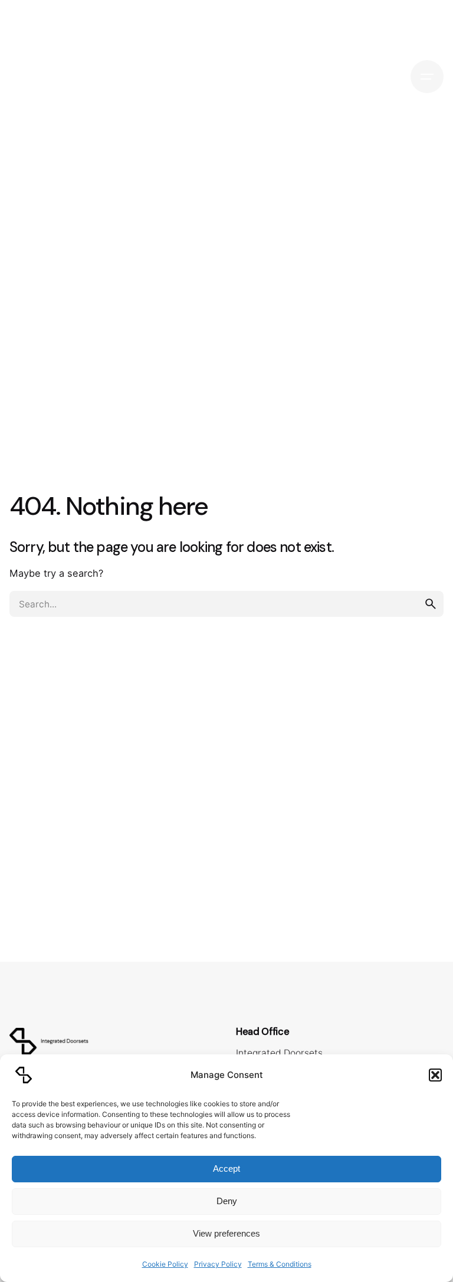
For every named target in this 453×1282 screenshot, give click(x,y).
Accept (226, 1168)
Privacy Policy (218, 1264)
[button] (435, 1075)
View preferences (226, 1233)
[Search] (386, 76)
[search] (431, 604)
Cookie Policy (165, 1264)
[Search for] (226, 604)
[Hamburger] (427, 76)
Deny (226, 1201)
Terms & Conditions (279, 1264)
